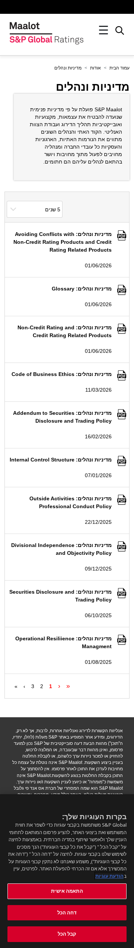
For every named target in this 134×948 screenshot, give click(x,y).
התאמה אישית (67, 891)
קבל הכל (67, 933)
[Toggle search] (119, 32)
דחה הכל (67, 912)
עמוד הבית (119, 68)
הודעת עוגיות (109, 876)
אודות (95, 68)
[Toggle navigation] (103, 30)
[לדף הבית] (46, 30)
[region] (67, 871)
